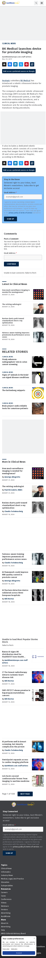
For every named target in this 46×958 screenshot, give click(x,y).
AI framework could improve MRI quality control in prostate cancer (15, 574)
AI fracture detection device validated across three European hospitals (15, 592)
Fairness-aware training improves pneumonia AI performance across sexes (16, 335)
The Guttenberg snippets (13, 390)
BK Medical (25, 80)
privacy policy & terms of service (20, 213)
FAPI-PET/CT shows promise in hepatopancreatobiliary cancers (16, 693)
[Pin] (26, 64)
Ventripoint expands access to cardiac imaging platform (15, 760)
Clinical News (9, 43)
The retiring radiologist (11, 304)
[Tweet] (21, 64)
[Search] (36, 3)
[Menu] (42, 3)
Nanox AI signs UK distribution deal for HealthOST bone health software (13, 654)
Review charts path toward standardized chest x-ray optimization (13, 320)
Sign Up (10, 219)
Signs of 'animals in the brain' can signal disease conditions (15, 376)
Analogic (6, 80)
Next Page (25, 794)
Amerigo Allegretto (12, 477)
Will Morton (9, 599)
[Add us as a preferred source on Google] (32, 64)
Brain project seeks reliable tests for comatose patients (15, 407)
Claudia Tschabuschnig (13, 511)
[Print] (4, 64)
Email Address (10, 192)
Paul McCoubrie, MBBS (13, 490)
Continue (11, 264)
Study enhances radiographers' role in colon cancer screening (14, 362)
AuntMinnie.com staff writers (16, 766)
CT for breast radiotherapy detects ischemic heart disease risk (14, 675)
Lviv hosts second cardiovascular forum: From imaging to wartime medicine (15, 778)
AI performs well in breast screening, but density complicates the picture (14, 744)
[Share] (10, 64)
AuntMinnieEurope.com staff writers (16, 57)
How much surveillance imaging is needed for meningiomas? (16, 291)
